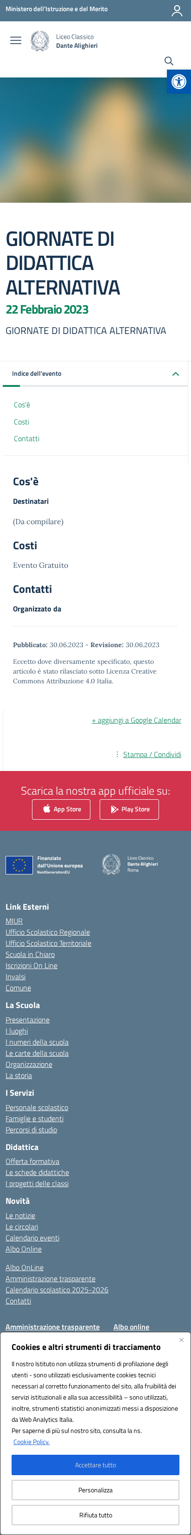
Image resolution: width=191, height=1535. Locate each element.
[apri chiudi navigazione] (15, 41)
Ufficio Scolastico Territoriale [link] (48, 943)
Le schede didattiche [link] (37, 1172)
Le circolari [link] (22, 1226)
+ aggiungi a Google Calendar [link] (136, 720)
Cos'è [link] (22, 404)
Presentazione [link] (28, 1019)
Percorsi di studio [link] (31, 1129)
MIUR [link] (14, 920)
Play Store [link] (135, 808)
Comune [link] (18, 987)
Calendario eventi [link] (32, 1237)
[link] (179, 82)
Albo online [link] (131, 1326)
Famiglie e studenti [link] (35, 1118)
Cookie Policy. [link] (31, 1441)
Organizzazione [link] (29, 1064)
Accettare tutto (95, 1465)
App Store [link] (66, 808)
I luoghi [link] (17, 1030)
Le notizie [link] (20, 1215)
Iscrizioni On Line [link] (31, 965)
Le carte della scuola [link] (37, 1053)
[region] (95, 1433)
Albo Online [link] (24, 1248)
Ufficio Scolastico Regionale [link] (48, 932)
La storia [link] (19, 1075)
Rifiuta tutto (95, 1515)
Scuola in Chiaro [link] (30, 954)
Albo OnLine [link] (25, 1267)
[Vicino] (181, 1339)
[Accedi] (177, 11)
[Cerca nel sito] (169, 62)
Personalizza (95, 1490)
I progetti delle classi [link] (37, 1183)
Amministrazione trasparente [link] (51, 1278)
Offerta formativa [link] (32, 1161)
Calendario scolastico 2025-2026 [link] (57, 1289)
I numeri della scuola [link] (37, 1041)
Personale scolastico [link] (37, 1107)
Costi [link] (21, 421)
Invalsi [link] (15, 976)
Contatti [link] (26, 438)
